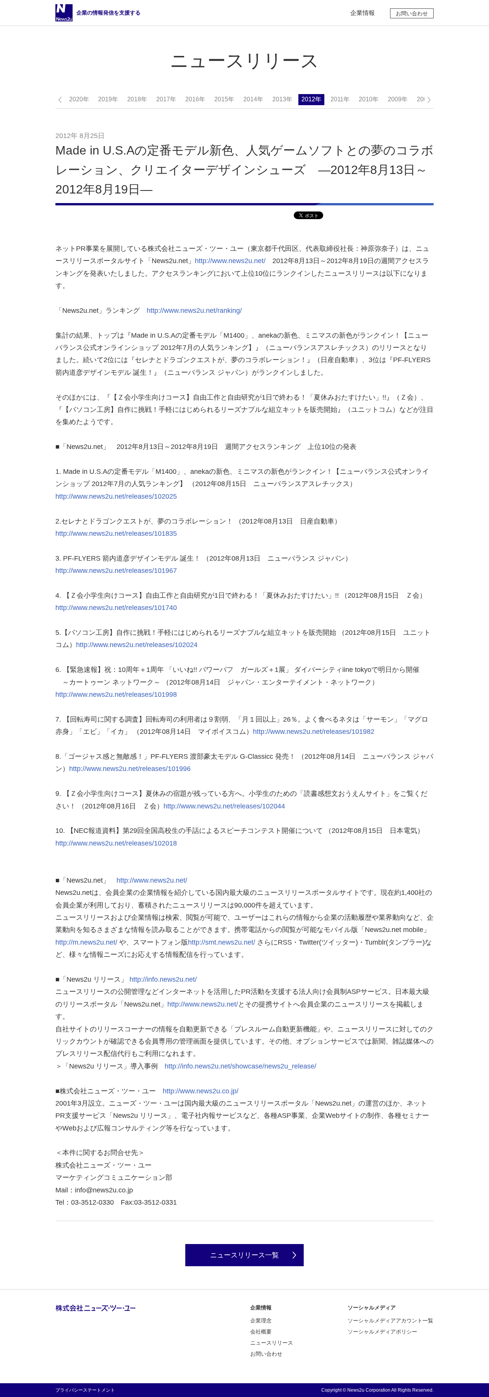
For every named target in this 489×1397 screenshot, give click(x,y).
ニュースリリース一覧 (244, 1255)
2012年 (311, 99)
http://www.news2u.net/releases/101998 (116, 694)
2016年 (195, 99)
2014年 (253, 99)
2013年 (282, 99)
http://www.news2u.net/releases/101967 (116, 570)
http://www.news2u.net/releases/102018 (116, 843)
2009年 (398, 99)
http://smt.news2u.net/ (221, 942)
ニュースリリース (271, 1343)
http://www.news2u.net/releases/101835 (116, 533)
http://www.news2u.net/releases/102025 (116, 496)
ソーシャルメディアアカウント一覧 (390, 1320)
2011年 (340, 99)
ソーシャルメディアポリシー (382, 1332)
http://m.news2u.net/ (86, 942)
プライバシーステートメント (85, 1390)
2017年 (166, 99)
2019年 (108, 99)
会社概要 (261, 1332)
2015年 (224, 99)
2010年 (369, 99)
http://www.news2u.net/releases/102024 (137, 645)
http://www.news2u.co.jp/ (200, 1091)
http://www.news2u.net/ (230, 261)
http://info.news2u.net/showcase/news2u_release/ (240, 1066)
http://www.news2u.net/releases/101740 (116, 607)
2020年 (79, 99)
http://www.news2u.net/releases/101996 (130, 768)
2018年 (137, 99)
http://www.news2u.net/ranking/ (194, 310)
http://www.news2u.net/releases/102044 (224, 806)
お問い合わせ (412, 13)
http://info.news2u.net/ (163, 979)
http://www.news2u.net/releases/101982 (313, 731)
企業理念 (261, 1320)
